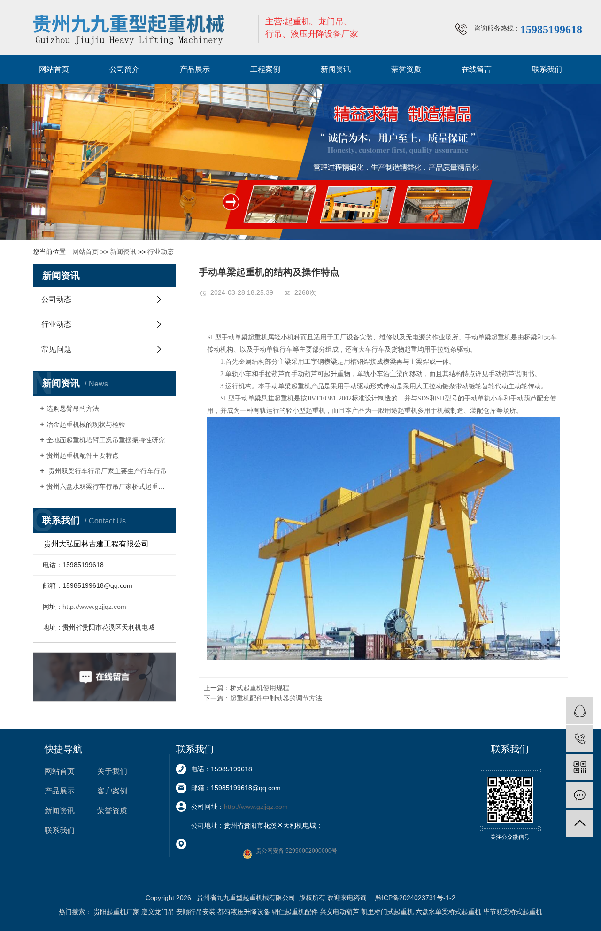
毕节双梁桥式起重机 (512, 912)
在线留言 (477, 69)
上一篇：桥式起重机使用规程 (246, 688)
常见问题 (56, 349)
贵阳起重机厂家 (116, 912)
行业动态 (160, 251)
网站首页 (54, 69)
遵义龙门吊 (157, 912)
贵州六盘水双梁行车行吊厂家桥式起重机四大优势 (107, 486)
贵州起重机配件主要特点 (82, 455)
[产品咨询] (579, 710)
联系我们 (547, 69)
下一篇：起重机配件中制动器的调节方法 (263, 698)
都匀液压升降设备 (243, 912)
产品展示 (195, 69)
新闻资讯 (336, 69)
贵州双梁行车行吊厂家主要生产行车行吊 (106, 471)
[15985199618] (579, 738)
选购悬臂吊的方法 (72, 408)
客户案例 (112, 791)
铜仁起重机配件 (295, 912)
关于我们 (112, 771)
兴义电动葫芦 (339, 912)
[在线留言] (579, 795)
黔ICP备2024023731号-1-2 (415, 897)
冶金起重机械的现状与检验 (85, 424)
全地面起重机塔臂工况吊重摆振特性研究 (105, 440)
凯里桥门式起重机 (387, 912)
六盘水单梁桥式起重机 (448, 912)
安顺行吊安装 (196, 912)
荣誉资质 (406, 69)
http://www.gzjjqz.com (94, 606)
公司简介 (124, 69)
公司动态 (56, 299)
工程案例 (265, 69)
